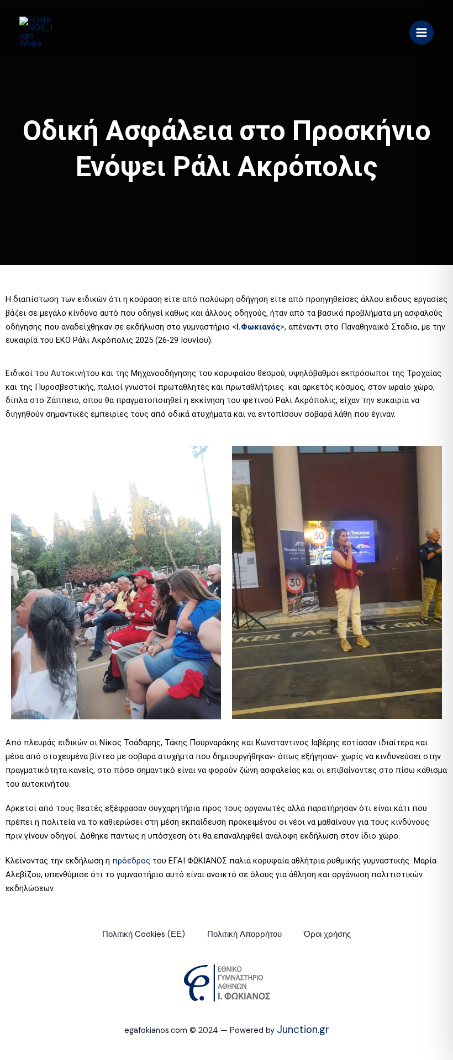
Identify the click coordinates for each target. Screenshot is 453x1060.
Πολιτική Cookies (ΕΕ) (143, 934)
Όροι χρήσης (327, 934)
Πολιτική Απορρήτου (244, 934)
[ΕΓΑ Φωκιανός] (35, 33)
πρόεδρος (131, 861)
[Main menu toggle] (421, 32)
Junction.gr (303, 1029)
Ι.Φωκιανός (258, 327)
